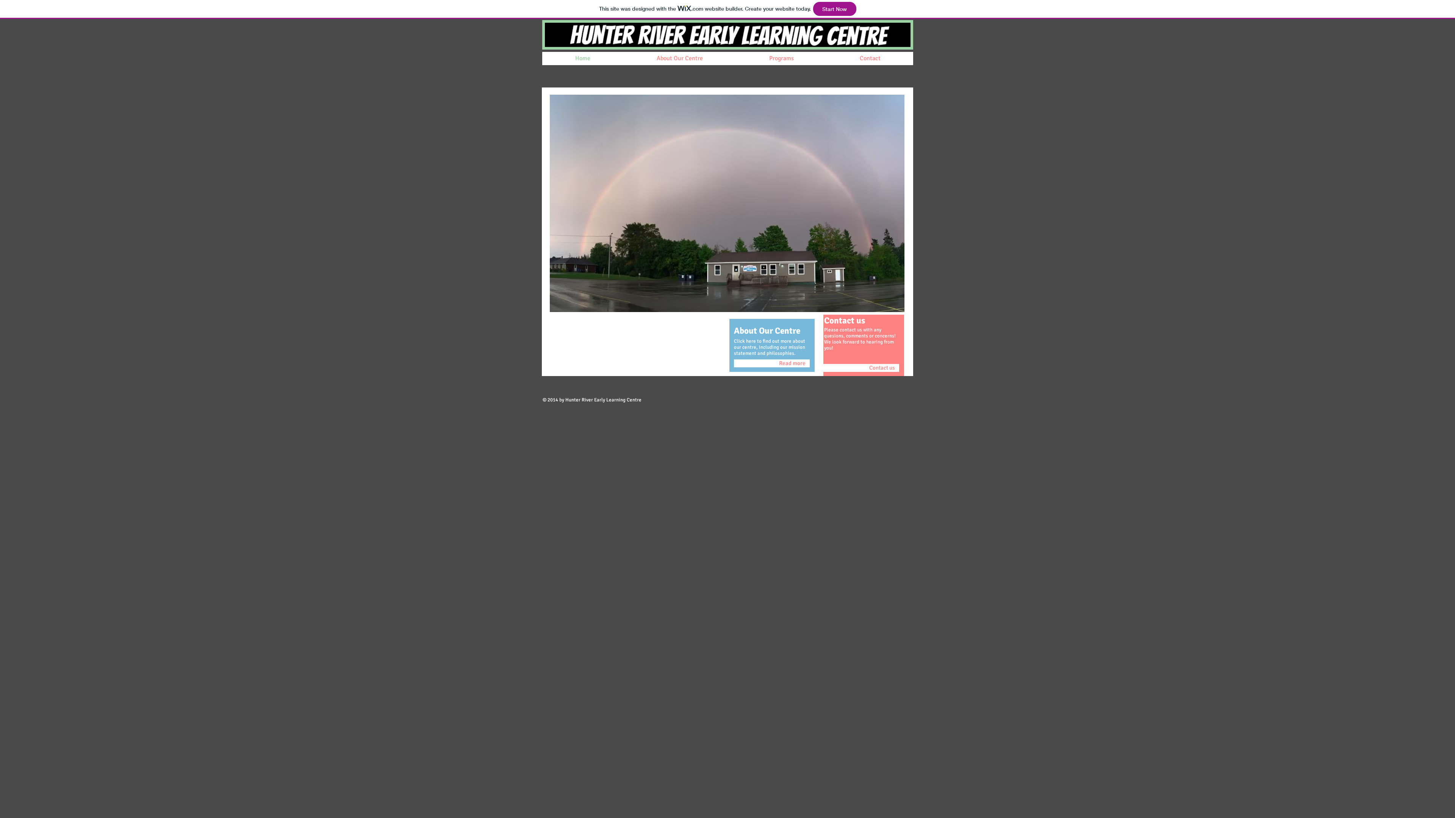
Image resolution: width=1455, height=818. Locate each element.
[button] (727, 203)
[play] (888, 305)
